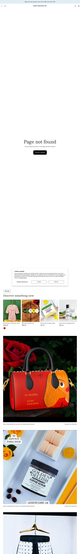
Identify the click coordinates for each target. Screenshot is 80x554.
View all (7, 291)
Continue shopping (40, 152)
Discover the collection (71, 424)
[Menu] (2, 6)
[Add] (37, 319)
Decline (56, 281)
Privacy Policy (23, 277)
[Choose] (18, 319)
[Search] (5, 6)
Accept (39, 281)
